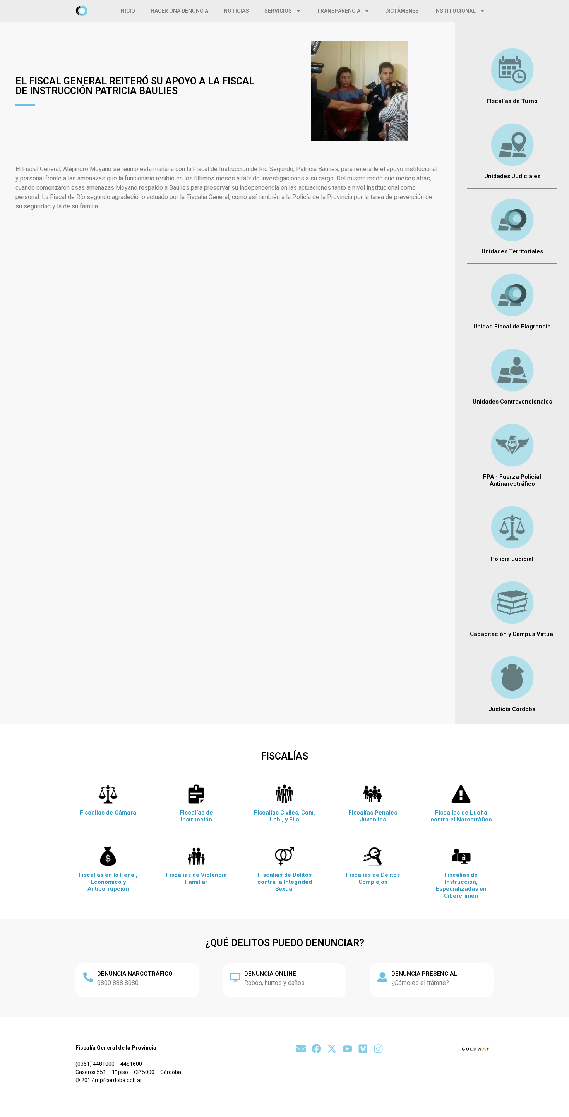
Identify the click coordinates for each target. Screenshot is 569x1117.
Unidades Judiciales (512, 176)
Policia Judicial (512, 558)
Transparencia (338, 11)
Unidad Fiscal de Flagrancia (512, 326)
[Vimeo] (363, 1048)
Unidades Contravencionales (512, 401)
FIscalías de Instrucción (196, 816)
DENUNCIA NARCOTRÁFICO (135, 973)
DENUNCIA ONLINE (270, 973)
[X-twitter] (332, 1048)
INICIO (127, 11)
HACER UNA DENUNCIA (179, 11)
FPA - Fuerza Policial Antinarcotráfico (512, 480)
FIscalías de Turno (512, 101)
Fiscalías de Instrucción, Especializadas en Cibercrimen (461, 885)
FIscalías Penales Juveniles (372, 816)
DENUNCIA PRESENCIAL (424, 973)
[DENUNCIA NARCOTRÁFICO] (88, 977)
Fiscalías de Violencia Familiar (196, 878)
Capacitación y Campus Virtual (512, 634)
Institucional (455, 11)
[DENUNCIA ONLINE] (235, 977)
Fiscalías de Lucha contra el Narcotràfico (461, 816)
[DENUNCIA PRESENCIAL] (382, 977)
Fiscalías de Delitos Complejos (373, 878)
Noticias (236, 11)
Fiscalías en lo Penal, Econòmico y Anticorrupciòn (108, 881)
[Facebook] (316, 1048)
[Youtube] (347, 1048)
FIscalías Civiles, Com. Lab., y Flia (284, 816)
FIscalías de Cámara (108, 812)
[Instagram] (378, 1048)
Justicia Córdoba (512, 709)
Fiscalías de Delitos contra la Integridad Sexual (284, 881)
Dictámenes (402, 11)
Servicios (278, 11)
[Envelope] (301, 1048)
